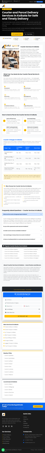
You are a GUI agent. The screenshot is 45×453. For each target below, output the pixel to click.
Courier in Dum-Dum (9, 392)
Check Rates (29, 34)
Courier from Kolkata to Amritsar (11, 253)
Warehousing (6, 443)
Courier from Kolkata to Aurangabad (12, 258)
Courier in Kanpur (8, 363)
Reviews (26, 423)
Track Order (40, 1)
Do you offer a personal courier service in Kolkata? (15, 226)
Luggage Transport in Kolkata (11, 343)
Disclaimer (40, 449)
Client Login (26, 425)
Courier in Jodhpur (9, 361)
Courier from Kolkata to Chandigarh (31, 258)
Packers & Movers (7, 435)
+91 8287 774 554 (29, 440)
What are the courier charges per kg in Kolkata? (15, 214)
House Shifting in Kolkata (10, 337)
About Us (26, 419)
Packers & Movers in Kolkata (11, 327)
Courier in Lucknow (9, 369)
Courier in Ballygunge (9, 387)
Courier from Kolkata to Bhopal (30, 253)
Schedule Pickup (18, 34)
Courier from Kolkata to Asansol (11, 255)
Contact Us (26, 427)
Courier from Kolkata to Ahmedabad (12, 251)
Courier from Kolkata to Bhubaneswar (31, 255)
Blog (25, 421)
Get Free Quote (22, 316)
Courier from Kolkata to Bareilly (30, 251)
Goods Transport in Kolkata (11, 329)
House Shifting (6, 437)
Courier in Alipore (8, 384)
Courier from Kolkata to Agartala (11, 249)
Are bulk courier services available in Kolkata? (14, 230)
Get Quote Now (37, 406)
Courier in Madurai (9, 374)
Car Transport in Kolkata (10, 332)
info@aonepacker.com (7, 1)
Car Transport (6, 441)
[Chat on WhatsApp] (3, 450)
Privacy (32, 449)
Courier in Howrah (9, 395)
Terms (36, 449)
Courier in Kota (8, 366)
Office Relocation (7, 439)
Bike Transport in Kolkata (10, 335)
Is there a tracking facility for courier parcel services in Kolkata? (19, 239)
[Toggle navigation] (41, 6)
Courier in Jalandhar (9, 355)
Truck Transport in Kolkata (11, 346)
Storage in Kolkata (9, 340)
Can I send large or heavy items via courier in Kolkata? (16, 235)
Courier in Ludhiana (9, 372)
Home (25, 417)
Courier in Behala (8, 389)
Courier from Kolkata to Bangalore (31, 249)
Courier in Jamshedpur (10, 358)
